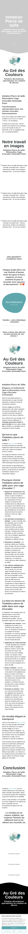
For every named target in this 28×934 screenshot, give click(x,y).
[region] (14, 924)
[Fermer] (26, 915)
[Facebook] (14, 914)
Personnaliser (7, 931)
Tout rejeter (20, 931)
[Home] (11, 914)
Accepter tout (14, 927)
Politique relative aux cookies (18, 924)
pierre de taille (6, 424)
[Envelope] (17, 914)
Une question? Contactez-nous (14, 258)
